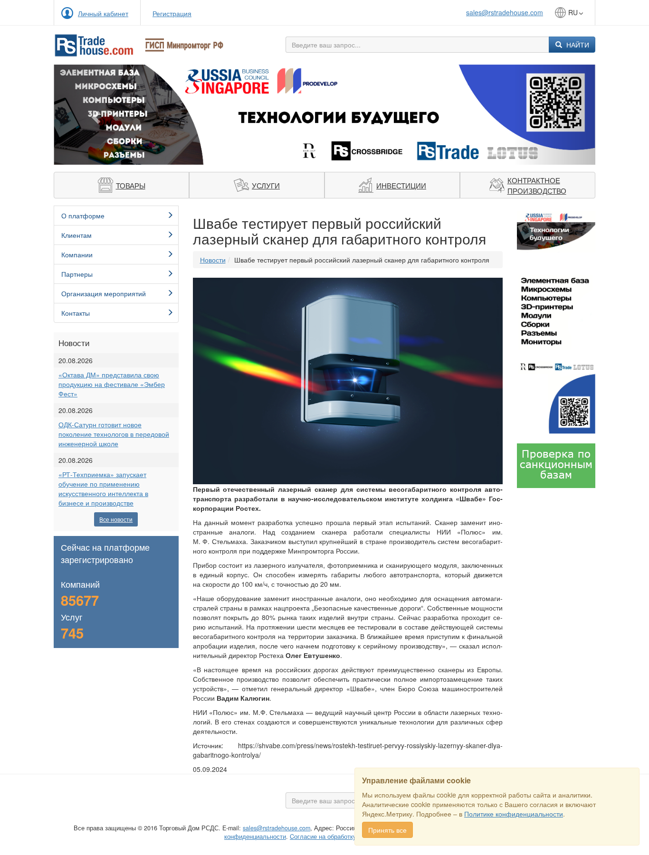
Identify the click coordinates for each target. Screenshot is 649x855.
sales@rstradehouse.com (504, 12)
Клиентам (76, 235)
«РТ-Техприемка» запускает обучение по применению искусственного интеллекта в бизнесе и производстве (103, 488)
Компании (77, 254)
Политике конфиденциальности (513, 813)
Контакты (75, 313)
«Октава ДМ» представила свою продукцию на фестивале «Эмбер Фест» (111, 384)
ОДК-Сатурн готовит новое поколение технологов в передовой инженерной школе (113, 434)
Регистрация (172, 13)
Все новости (116, 519)
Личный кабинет (103, 13)
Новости (213, 259)
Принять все (387, 830)
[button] (94, 115)
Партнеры (77, 274)
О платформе (83, 215)
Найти (576, 44)
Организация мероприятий (103, 293)
